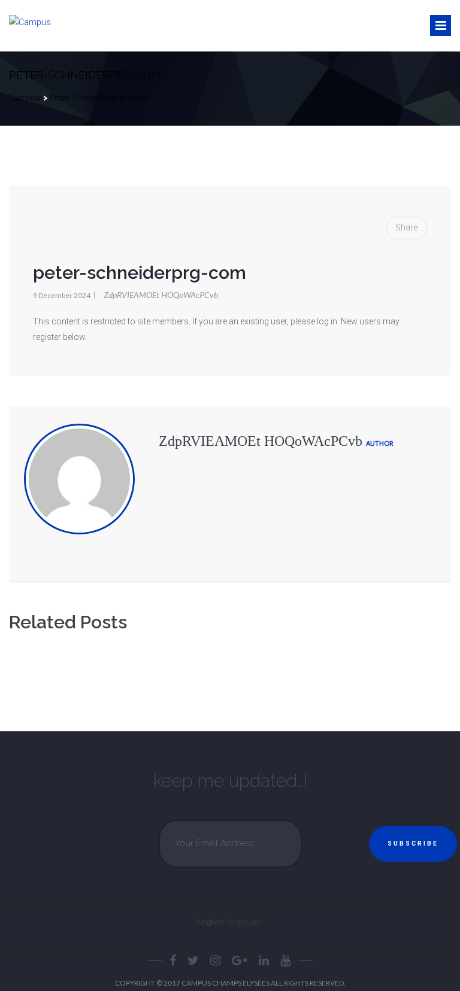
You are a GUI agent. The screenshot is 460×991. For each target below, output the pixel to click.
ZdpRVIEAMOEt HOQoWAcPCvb (155, 295)
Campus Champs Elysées (226, 982)
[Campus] (30, 23)
